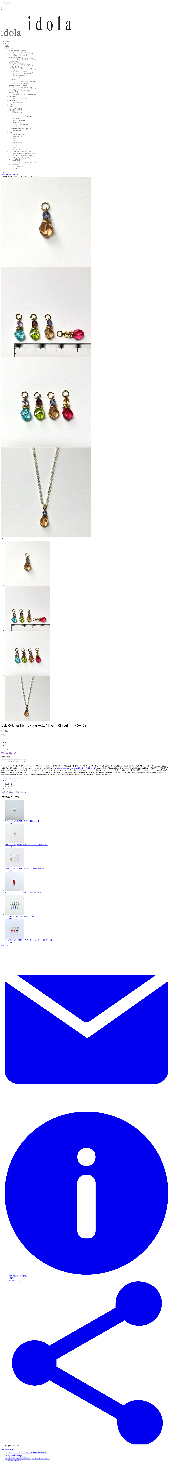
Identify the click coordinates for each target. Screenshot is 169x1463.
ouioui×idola (17, 127)
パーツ (15, 145)
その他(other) (17, 122)
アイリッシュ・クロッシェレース (24, 162)
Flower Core (13, 106)
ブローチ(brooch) (19, 120)
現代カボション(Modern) (21, 83)
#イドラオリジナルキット (14, 778)
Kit (10, 114)
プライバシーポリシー (16, 1280)
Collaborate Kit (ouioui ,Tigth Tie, (20, 129)
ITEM (7, 47)
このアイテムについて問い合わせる (13, 792)
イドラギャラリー (15, 164)
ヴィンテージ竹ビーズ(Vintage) (23, 65)
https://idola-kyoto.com (13, 1460)
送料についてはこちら (8, 753)
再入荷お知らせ (6, 757)
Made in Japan (13, 61)
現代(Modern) (17, 102)
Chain (10, 104)
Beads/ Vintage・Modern (17, 50)
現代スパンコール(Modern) (22, 90)
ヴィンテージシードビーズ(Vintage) (25, 69)
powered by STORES (7, 1449)
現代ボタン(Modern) (20, 75)
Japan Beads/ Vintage (16, 57)
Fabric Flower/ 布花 (15, 110)
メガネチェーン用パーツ (21, 149)
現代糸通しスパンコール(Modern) (24, 94)
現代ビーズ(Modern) (20, 55)
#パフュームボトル (11, 780)
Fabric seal (12, 96)
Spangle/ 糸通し (14, 92)
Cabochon (12, 79)
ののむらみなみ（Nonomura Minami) (21, 151)
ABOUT (7, 43)
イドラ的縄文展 (18, 166)
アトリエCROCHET (15, 160)
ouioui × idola (17, 130)
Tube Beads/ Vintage (16, 63)
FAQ (6, 45)
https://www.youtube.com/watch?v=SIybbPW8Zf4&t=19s (76, 768)
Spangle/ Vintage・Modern (18, 86)
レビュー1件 (5, 749)
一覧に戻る (5, 945)
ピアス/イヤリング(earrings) (22, 116)
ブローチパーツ (18, 141)
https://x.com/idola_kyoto (13, 1455)
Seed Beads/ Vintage (15, 67)
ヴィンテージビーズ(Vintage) (23, 53)
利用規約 (12, 1278)
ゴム (14, 147)
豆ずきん (16, 168)
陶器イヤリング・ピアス (21, 158)
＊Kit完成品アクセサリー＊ (22, 125)
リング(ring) (17, 118)
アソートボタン (18, 77)
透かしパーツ (17, 136)
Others (11, 132)
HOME (7, 41)
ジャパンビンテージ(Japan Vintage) (25, 59)
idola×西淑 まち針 (19, 134)
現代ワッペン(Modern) (20, 98)
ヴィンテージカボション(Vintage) (24, 81)
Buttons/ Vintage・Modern (18, 71)
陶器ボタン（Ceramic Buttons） (24, 156)
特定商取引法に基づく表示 (18, 1276)
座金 (14, 138)
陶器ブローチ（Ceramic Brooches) (24, 153)
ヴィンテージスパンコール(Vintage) (25, 88)
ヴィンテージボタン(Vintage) (23, 73)
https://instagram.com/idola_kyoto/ (17, 1457)
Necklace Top (13, 100)
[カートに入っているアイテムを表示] (5, 5)
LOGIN (7, 2)
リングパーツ (17, 143)
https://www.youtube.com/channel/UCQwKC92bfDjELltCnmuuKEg (27, 1459)
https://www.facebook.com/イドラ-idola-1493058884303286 (26, 1453)
